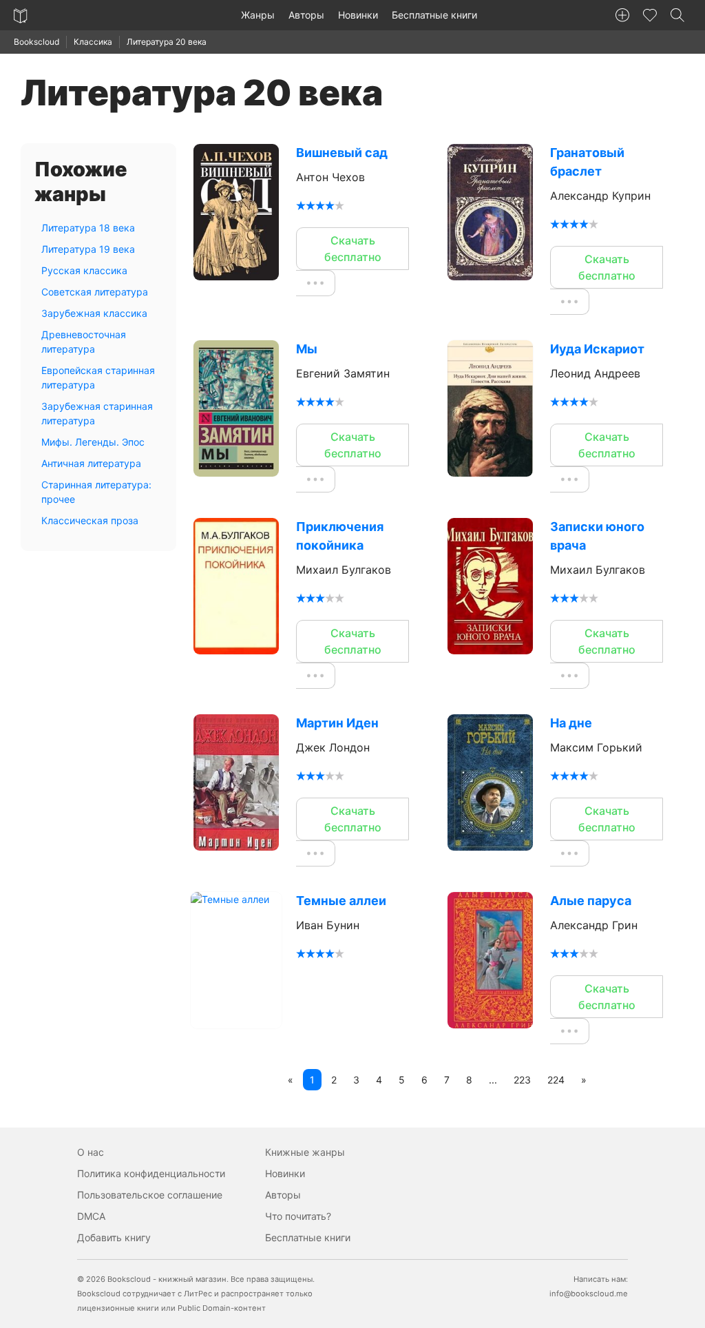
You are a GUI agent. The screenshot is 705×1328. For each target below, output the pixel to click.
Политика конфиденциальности (151, 1173)
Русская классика (84, 270)
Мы (306, 349)
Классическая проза (89, 520)
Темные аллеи (341, 900)
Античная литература (91, 463)
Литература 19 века (88, 249)
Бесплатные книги (434, 15)
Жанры (258, 15)
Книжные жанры (305, 1152)
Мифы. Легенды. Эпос (93, 442)
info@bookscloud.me (588, 1293)
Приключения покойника (339, 535)
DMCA (91, 1216)
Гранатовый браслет (587, 161)
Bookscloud (36, 42)
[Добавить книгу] (622, 15)
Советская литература (94, 292)
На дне (571, 723)
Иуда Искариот (597, 349)
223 (522, 1080)
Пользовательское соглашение (149, 1195)
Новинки (358, 15)
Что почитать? (298, 1216)
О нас (90, 1152)
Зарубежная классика (94, 313)
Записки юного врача (597, 535)
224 (556, 1080)
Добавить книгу (114, 1237)
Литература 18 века (88, 228)
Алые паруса (590, 900)
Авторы (306, 15)
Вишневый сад (342, 152)
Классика (93, 42)
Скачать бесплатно (352, 249)
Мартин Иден (337, 723)
